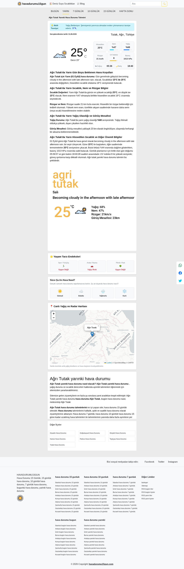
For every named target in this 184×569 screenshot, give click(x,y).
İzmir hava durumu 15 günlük (66, 489)
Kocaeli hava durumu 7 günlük (124, 512)
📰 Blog (81, 4)
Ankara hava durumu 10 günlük (95, 486)
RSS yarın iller (147, 495)
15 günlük (109, 11)
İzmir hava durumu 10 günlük (94, 489)
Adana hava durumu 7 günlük (124, 502)
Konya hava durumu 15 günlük (66, 499)
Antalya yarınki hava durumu (94, 538)
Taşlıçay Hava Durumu (118, 439)
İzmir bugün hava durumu (64, 532)
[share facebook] (180, 273)
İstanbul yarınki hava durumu (94, 526)
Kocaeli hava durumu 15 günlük (67, 512)
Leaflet (108, 362)
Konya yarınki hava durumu (94, 542)
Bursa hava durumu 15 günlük (66, 492)
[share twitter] (180, 280)
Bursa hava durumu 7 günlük (123, 492)
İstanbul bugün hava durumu (65, 526)
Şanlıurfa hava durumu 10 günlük (96, 505)
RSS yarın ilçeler (148, 499)
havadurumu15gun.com (101, 564)
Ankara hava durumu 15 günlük (66, 486)
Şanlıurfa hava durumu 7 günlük (124, 505)
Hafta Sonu (126, 11)
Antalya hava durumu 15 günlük (67, 495)
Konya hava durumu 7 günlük (123, 499)
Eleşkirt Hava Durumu (118, 433)
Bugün (55, 11)
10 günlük (94, 11)
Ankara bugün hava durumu (65, 529)
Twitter (161, 462)
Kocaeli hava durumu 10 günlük (95, 512)
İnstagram (173, 462)
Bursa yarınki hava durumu (94, 535)
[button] (92, 334)
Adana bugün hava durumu (65, 545)
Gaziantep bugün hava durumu (66, 551)
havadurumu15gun (34, 3)
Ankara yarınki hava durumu (94, 529)
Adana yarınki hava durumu (94, 545)
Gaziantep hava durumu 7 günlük (125, 508)
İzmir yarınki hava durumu (93, 532)
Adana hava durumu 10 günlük (95, 502)
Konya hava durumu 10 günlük (95, 499)
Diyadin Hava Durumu (58, 433)
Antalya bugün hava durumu (65, 538)
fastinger (145, 483)
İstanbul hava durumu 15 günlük (67, 483)
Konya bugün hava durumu (65, 542)
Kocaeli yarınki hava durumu (94, 555)
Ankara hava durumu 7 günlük (124, 486)
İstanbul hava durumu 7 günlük (124, 483)
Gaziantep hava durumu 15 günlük (68, 508)
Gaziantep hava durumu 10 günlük (96, 508)
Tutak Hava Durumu (57, 445)
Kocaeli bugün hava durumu (65, 555)
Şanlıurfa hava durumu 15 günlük (67, 505)
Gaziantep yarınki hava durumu (95, 551)
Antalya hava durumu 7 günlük (124, 495)
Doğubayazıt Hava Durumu (90, 433)
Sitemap (145, 486)
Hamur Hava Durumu (58, 439)
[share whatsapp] (180, 265)
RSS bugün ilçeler (148, 492)
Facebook (150, 462)
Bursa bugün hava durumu (65, 535)
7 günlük (78, 11)
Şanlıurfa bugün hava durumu (66, 548)
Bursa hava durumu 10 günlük (95, 492)
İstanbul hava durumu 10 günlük (96, 483)
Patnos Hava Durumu (88, 439)
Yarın (66, 11)
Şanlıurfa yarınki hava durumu (95, 548)
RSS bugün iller (147, 489)
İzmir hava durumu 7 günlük (123, 489)
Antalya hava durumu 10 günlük (95, 495)
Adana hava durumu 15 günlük (66, 502)
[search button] (164, 3)
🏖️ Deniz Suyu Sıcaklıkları (62, 4)
